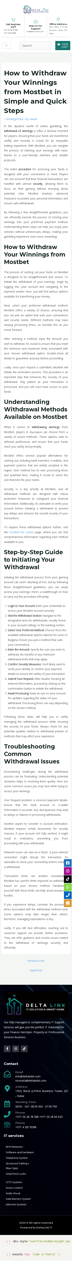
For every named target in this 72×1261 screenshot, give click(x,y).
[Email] (7, 1074)
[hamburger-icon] (6, 45)
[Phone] (7, 1114)
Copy (66, 1240)
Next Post (36, 970)
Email (19, 1072)
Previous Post (36, 961)
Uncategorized (14, 119)
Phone (20, 1112)
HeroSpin (26, 1032)
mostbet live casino (21, 532)
